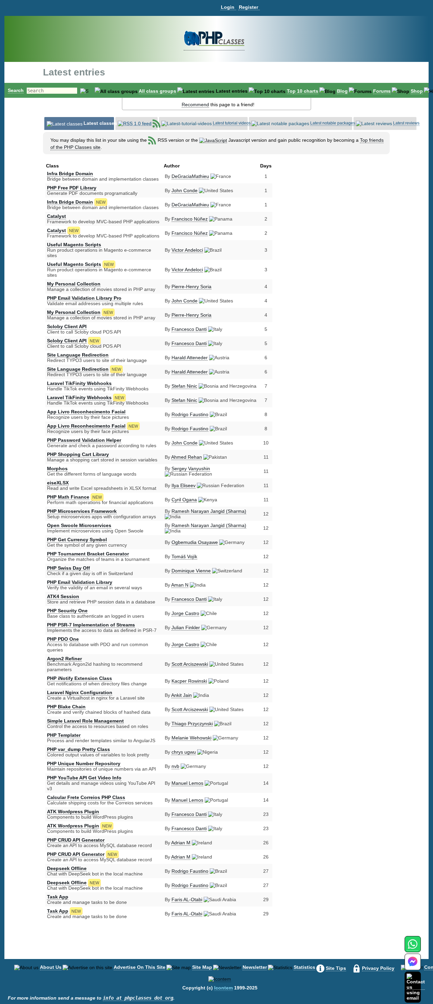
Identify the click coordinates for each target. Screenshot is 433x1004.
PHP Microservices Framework (82, 511)
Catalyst (56, 216)
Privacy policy (378, 968)
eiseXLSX (58, 482)
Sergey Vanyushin (191, 468)
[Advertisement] (326, 219)
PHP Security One (67, 610)
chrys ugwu (184, 752)
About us (51, 967)
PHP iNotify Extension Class (79, 678)
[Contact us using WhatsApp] (412, 948)
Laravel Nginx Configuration (79, 692)
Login (227, 7)
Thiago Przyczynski (192, 723)
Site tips (336, 968)
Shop (417, 91)
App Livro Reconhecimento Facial (86, 411)
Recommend (195, 104)
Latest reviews (406, 123)
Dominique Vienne (191, 570)
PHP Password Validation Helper (84, 440)
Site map (202, 967)
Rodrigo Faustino (190, 414)
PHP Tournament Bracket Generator (88, 553)
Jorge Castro (185, 613)
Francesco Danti (189, 329)
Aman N (179, 585)
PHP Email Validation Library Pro (84, 298)
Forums (382, 91)
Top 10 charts (302, 91)
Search (16, 90)
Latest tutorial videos (232, 123)
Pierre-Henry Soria (191, 286)
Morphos (57, 468)
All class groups (157, 91)
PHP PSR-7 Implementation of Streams (91, 625)
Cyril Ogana (184, 499)
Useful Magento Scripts (74, 244)
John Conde (185, 190)
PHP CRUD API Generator (76, 840)
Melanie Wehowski (191, 737)
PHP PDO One (63, 639)
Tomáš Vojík (184, 556)
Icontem (223, 987)
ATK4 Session (63, 596)
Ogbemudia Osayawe (195, 542)
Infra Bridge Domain (70, 173)
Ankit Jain (181, 695)
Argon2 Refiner (64, 658)
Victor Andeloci (187, 250)
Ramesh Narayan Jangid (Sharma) (209, 511)
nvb (175, 766)
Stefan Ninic (184, 386)
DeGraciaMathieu (190, 176)
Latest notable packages (332, 123)
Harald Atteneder (190, 357)
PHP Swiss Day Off (68, 568)
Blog (342, 91)
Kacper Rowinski (189, 681)
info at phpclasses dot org (138, 998)
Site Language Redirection (78, 355)
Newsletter (255, 967)
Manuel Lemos (187, 783)
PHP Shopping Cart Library (78, 454)
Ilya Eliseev (184, 485)
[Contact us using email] (416, 987)
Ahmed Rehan (186, 457)
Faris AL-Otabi (187, 899)
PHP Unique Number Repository (83, 763)
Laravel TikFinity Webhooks (79, 383)
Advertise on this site (139, 967)
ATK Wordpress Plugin (73, 811)
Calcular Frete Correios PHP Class (86, 797)
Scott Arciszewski (190, 664)
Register (248, 7)
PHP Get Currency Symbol (77, 539)
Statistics (304, 967)
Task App (57, 896)
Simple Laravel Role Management (85, 721)
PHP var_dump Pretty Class (78, 749)
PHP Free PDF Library (71, 187)
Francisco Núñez (190, 219)
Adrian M (180, 842)
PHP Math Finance (68, 497)
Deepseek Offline (67, 868)
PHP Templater (64, 735)
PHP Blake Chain (66, 706)
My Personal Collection (73, 284)
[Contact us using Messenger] (413, 966)
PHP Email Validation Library (79, 582)
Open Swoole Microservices (79, 525)
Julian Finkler (186, 627)
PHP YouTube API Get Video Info (84, 777)
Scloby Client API (67, 326)
